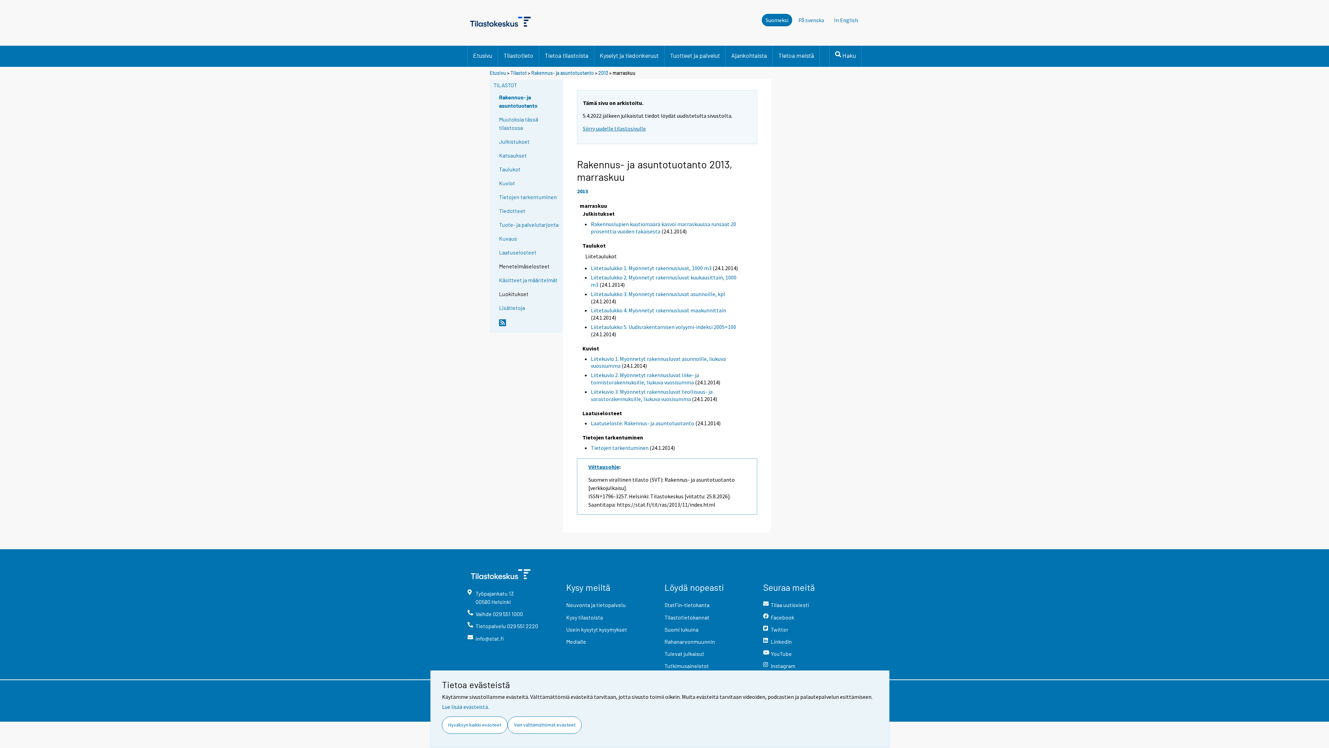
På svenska (811, 20)
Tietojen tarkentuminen (528, 197)
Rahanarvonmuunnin (689, 641)
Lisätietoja (512, 307)
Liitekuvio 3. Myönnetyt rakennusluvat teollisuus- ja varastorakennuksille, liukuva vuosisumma (652, 395)
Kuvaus (508, 238)
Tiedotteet (512, 210)
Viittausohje (603, 466)
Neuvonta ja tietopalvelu (596, 605)
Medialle (576, 641)
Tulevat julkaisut (684, 653)
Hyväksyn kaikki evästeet (474, 725)
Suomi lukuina (681, 629)
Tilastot (518, 73)
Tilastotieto (518, 55)
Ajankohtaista (749, 55)
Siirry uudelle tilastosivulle (614, 128)
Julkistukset (514, 141)
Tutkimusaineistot (686, 665)
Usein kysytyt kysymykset (596, 629)
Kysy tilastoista (584, 617)
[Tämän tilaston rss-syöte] (529, 325)
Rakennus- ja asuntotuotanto (563, 73)
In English (846, 20)
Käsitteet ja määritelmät (528, 280)
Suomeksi (777, 20)
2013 (603, 73)
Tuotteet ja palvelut (695, 55)
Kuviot (507, 183)
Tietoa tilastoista (566, 55)
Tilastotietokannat (686, 617)
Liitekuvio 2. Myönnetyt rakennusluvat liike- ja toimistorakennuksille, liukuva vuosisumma (645, 379)
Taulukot (510, 169)
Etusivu (482, 55)
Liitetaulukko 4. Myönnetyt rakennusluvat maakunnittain (658, 310)
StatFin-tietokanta (686, 605)
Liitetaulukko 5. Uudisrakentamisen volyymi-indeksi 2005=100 (663, 326)
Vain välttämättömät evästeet (545, 725)
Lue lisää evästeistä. (465, 706)
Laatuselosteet (517, 252)
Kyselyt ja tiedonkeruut (629, 55)
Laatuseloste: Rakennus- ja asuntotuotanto (642, 423)
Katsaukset (513, 155)
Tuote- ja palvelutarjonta (529, 224)
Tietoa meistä (796, 55)
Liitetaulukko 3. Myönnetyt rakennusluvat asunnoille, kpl (658, 294)
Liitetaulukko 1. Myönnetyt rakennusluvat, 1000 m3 (651, 268)
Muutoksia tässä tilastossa (518, 123)
